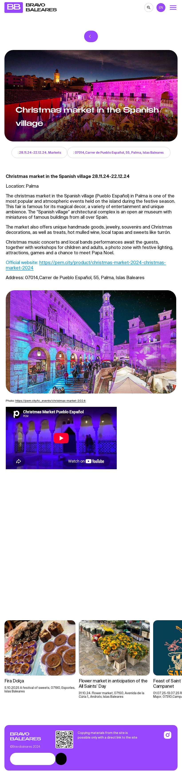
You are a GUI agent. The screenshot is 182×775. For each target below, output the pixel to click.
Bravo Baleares (25, 736)
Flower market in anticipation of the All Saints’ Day (113, 683)
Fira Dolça (14, 680)
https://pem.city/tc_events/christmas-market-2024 (50, 400)
